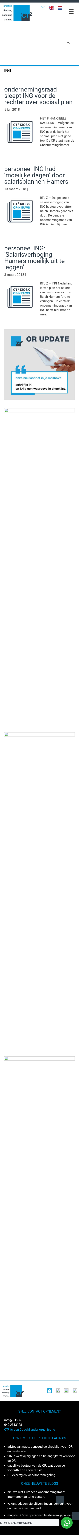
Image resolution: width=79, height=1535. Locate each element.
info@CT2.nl (12, 1420)
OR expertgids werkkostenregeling (31, 1475)
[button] (68, 41)
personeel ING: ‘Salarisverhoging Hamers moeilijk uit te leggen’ (34, 258)
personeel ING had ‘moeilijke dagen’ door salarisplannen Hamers (36, 175)
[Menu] (71, 11)
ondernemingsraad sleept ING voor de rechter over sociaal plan (38, 96)
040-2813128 (13, 1425)
